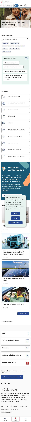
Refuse (15, 218)
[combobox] (15, 39)
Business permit (15, 43)
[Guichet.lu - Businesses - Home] (7, 5)
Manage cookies (15, 222)
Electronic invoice (20, 46)
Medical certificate (14, 49)
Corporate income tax (7, 46)
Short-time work (6, 51)
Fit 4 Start (4, 49)
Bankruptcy (5, 43)
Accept (15, 213)
